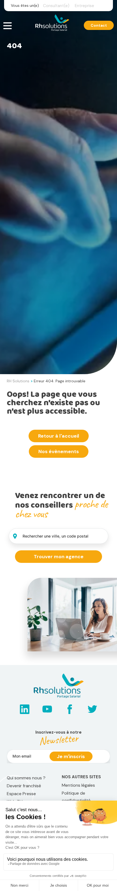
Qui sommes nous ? (26, 778)
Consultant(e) (56, 5)
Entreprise (84, 5)
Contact (99, 25)
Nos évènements (58, 451)
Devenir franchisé (24, 786)
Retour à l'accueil (58, 436)
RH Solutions (18, 381)
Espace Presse (21, 794)
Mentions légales (78, 785)
